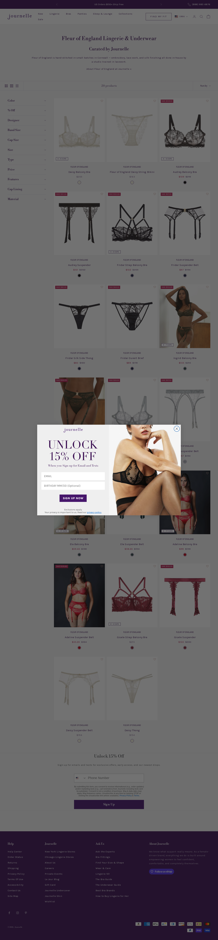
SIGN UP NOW (73, 498)
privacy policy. (94, 512)
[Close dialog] (177, 429)
